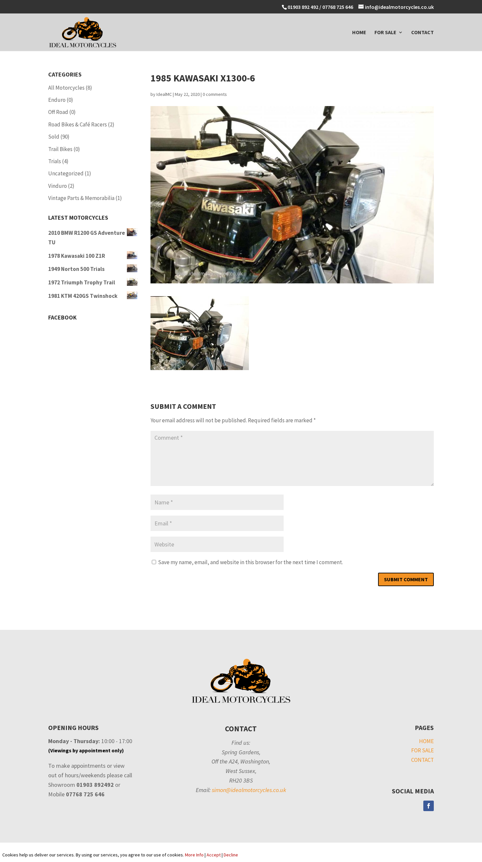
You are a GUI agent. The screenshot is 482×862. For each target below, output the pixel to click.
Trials (54, 161)
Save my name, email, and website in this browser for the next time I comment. (250, 562)
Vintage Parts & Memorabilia (81, 198)
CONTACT (422, 32)
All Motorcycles (66, 87)
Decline (231, 855)
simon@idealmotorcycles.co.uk (249, 790)
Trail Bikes (60, 149)
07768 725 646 (338, 7)
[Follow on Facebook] (428, 806)
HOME (359, 32)
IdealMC (164, 94)
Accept (214, 855)
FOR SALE (385, 32)
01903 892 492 (303, 7)
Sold (53, 136)
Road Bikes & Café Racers (77, 124)
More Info (194, 855)
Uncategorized (66, 173)
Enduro (57, 99)
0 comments (215, 94)
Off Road (58, 112)
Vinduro (57, 185)
